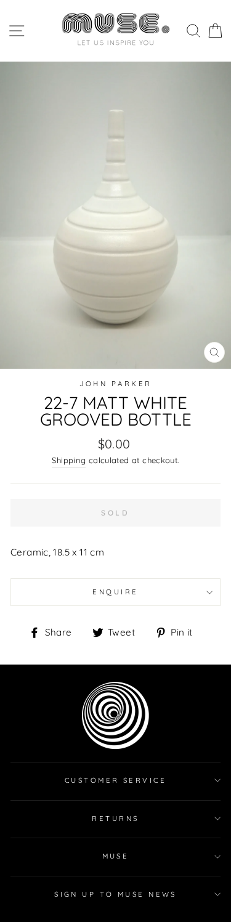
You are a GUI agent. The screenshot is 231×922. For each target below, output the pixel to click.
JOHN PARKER (115, 383)
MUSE (115, 856)
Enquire (115, 592)
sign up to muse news (115, 894)
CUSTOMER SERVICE (115, 780)
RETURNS (115, 818)
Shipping (69, 460)
